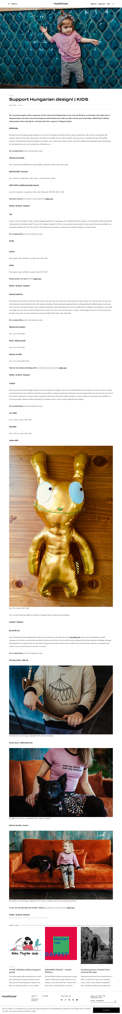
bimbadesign (18, 917)
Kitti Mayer (12, 105)
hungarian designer (41, 917)
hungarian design (28, 917)
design (11, 95)
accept (106, 1010)
